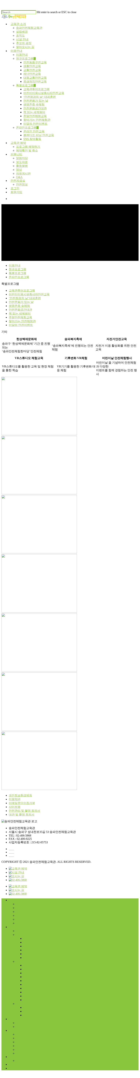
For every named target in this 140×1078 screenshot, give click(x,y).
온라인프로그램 (26, 127)
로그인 (15, 188)
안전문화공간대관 (35, 108)
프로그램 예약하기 (28, 146)
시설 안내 (22, 39)
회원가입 (16, 192)
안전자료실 (18, 180)
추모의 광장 (23, 43)
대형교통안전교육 (35, 77)
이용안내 (16, 50)
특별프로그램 (25, 85)
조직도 (20, 35)
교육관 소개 (18, 24)
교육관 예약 (18, 142)
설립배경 (22, 31)
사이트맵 (14, 806)
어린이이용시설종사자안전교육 (43, 93)
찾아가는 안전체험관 (36, 119)
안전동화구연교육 (35, 62)
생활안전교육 (32, 66)
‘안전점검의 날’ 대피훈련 (25, 298)
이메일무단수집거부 (22, 803)
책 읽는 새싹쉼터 (34, 112)
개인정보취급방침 (20, 795)
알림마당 (22, 158)
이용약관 (14, 799)
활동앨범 (22, 165)
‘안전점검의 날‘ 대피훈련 (39, 96)
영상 (19, 169)
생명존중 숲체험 (33, 104)
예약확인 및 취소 (27, 150)
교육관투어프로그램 (36, 89)
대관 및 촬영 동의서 (21, 814)
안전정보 (22, 184)
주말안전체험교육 (35, 116)
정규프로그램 (25, 58)
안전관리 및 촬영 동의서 (24, 810)
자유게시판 (23, 173)
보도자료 (22, 162)
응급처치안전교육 (35, 81)
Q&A (19, 177)
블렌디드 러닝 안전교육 (38, 135)
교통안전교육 (32, 70)
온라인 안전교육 (33, 131)
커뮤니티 (16, 154)
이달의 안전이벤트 (35, 123)
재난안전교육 (32, 73)
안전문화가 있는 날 (35, 100)
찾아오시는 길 (25, 47)
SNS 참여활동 (32, 139)
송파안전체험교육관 (29, 27)
